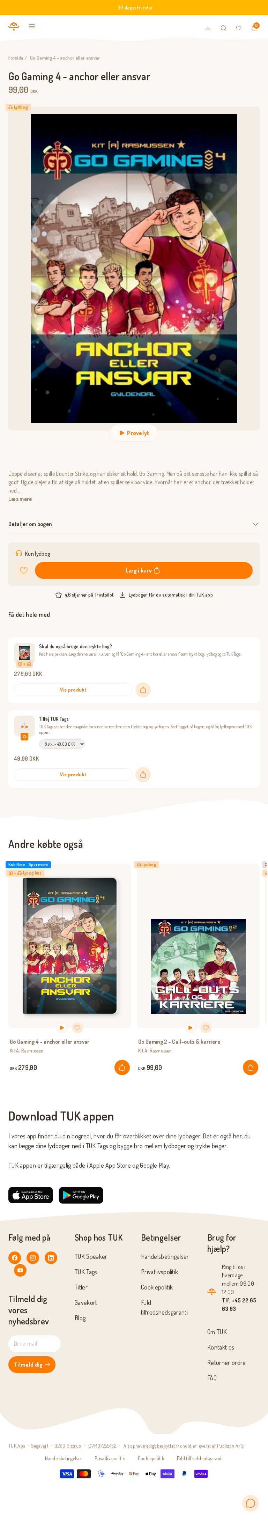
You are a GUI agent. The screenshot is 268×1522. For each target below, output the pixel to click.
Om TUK (217, 1332)
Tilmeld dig (28, 1364)
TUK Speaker (91, 1256)
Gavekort (86, 1302)
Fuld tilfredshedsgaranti (200, 1458)
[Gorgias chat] (250, 1503)
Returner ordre (226, 1362)
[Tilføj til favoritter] (23, 570)
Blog (80, 1318)
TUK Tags (86, 1272)
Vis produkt (73, 690)
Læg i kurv (139, 570)
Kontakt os (220, 1347)
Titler (81, 1287)
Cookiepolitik (157, 1287)
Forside (15, 58)
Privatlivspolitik (159, 1272)
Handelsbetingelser (165, 1256)
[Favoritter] (238, 28)
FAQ (212, 1378)
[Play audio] (62, 1027)
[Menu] (32, 26)
